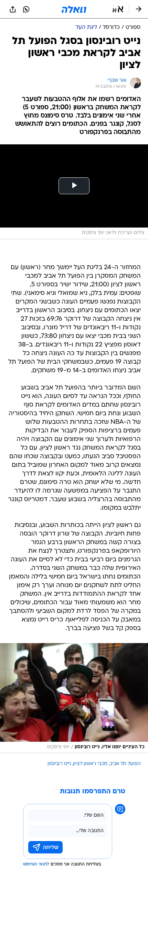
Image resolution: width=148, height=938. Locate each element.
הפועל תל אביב (125, 764)
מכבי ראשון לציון (90, 764)
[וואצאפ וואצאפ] (26, 9)
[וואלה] (74, 9)
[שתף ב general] (13, 9)
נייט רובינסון (59, 764)
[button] (118, 9)
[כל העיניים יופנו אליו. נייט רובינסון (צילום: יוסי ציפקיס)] (74, 698)
